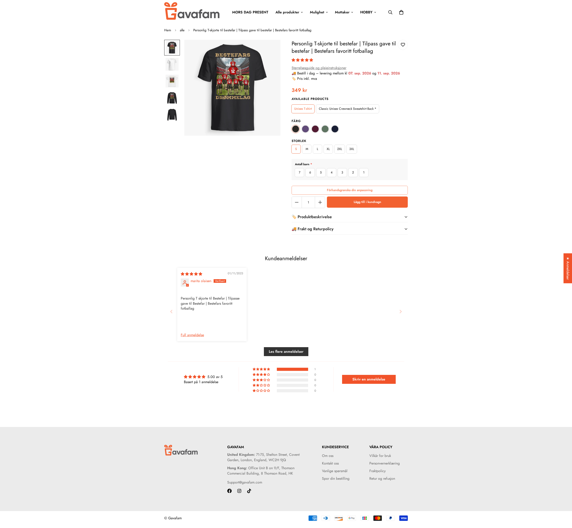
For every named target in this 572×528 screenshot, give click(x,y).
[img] (191, 274)
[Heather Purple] (305, 129)
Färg (296, 121)
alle (182, 30)
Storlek (299, 141)
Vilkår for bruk (380, 455)
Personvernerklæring (384, 463)
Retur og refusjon (382, 478)
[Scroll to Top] (563, 503)
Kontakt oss (330, 463)
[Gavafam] (192, 12)
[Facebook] (229, 491)
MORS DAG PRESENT (250, 12)
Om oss (327, 455)
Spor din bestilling (335, 478)
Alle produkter (287, 12)
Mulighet (317, 12)
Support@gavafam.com (244, 482)
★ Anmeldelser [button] (567, 268)
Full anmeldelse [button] (192, 335)
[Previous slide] (171, 311)
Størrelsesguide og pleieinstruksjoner (319, 67)
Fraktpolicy (377, 470)
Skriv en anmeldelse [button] (368, 379)
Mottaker (342, 12)
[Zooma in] (271, 49)
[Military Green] (325, 129)
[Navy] (335, 129)
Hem (167, 30)
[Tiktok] (249, 491)
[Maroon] (315, 129)
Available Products (310, 99)
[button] (302, 60)
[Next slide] (400, 311)
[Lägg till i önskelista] (403, 45)
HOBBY (366, 12)
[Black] (296, 129)
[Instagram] (239, 491)
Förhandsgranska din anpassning (349, 190)
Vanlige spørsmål (334, 470)
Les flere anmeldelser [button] (286, 351)
